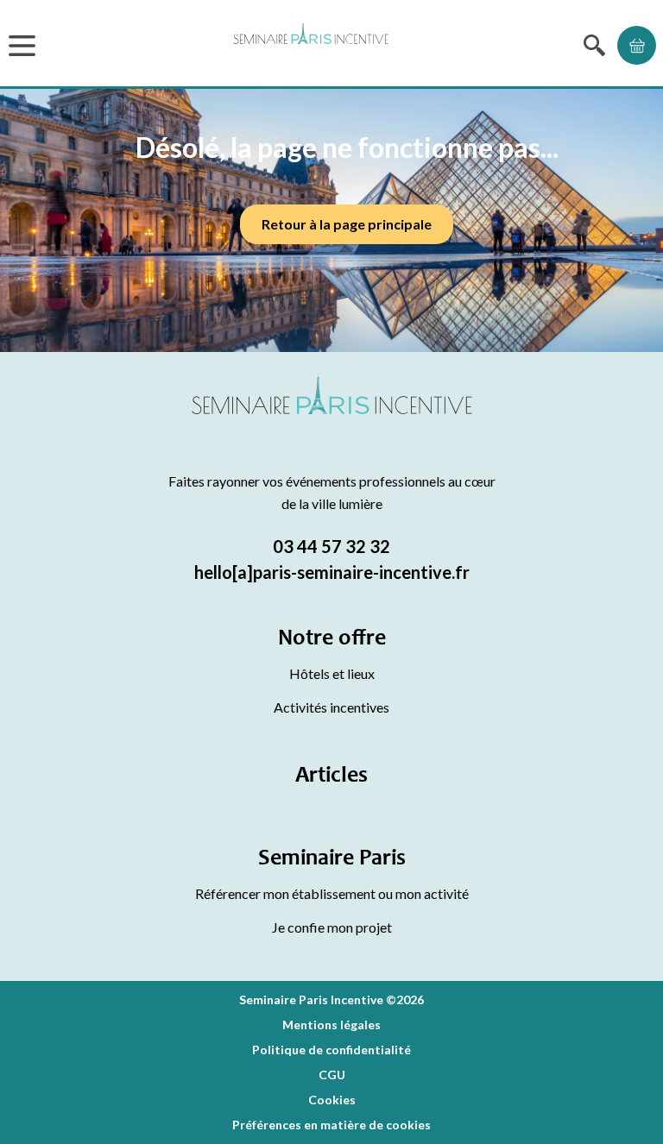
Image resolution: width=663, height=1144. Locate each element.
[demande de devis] (636, 45)
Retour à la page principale (347, 224)
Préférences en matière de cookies (331, 1124)
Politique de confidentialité (331, 1049)
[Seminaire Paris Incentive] (332, 415)
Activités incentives (331, 707)
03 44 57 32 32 (331, 546)
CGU (332, 1074)
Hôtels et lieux (332, 673)
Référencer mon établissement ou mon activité (332, 893)
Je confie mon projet (332, 927)
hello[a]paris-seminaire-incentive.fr (332, 572)
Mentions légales (331, 1024)
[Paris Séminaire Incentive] (310, 45)
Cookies (332, 1099)
